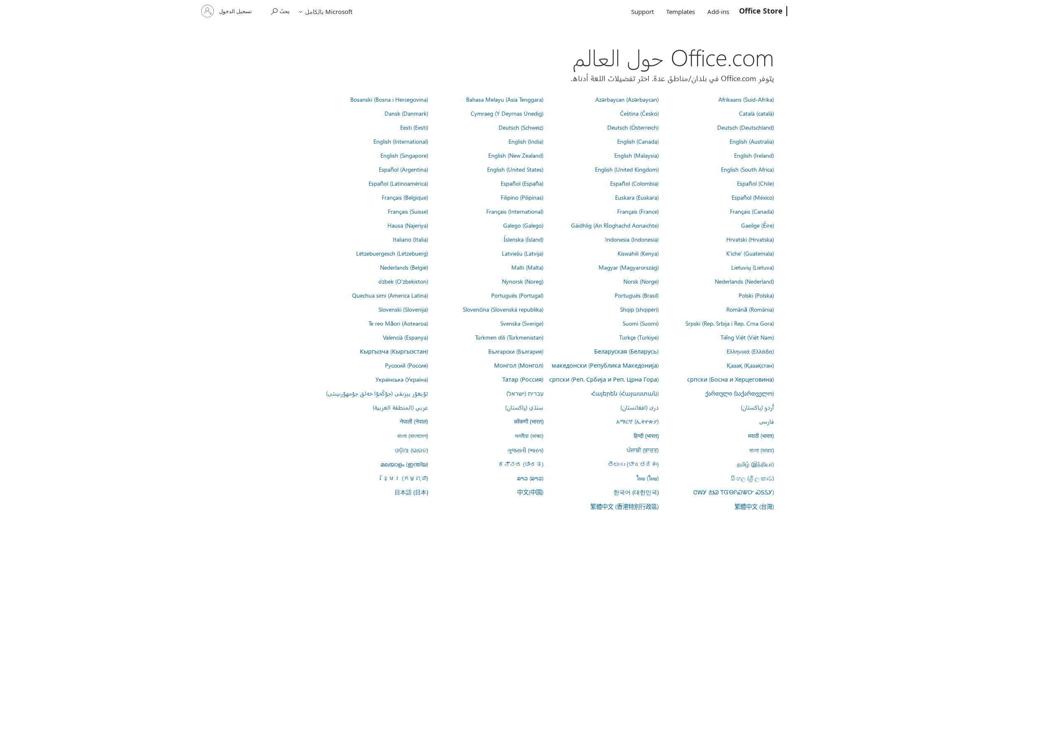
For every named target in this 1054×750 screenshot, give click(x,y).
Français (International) (514, 211)
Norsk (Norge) (641, 281)
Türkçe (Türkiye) (639, 337)
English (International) (400, 141)
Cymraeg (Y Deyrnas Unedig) (507, 113)
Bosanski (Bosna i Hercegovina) (389, 99)
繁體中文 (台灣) (754, 506)
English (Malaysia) (636, 155)
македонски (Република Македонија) (605, 365)
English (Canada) (638, 141)
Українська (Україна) (401, 379)
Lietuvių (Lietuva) (752, 267)
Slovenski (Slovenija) (403, 309)
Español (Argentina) (403, 169)
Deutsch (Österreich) (633, 127)
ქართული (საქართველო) (739, 393)
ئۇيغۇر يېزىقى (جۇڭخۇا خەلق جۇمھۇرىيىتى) (377, 393)
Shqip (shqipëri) (639, 309)
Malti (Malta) (527, 267)
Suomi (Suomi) (641, 323)
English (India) (525, 141)
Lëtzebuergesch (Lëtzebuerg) (392, 253)
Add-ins (718, 11)
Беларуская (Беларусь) (626, 351)
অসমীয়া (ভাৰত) (529, 435)
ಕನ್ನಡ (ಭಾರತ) (520, 464)
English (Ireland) (754, 155)
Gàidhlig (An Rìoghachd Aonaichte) (615, 225)
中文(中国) (530, 492)
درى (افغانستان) (639, 407)
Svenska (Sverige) (521, 323)
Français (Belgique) (405, 197)
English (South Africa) (747, 169)
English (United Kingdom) (627, 169)
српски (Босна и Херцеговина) (730, 379)
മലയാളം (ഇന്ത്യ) (404, 464)
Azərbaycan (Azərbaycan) (627, 99)
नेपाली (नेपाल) (414, 421)
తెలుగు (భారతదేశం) (633, 464)
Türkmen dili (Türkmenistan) (509, 337)
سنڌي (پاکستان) (524, 407)
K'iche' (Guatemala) (750, 253)
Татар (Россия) (522, 379)
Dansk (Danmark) (406, 113)
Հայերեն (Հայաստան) (625, 393)
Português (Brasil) (637, 295)
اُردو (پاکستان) (757, 407)
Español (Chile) (755, 183)
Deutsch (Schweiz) (521, 127)
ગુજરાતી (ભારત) (525, 450)
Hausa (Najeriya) (407, 225)
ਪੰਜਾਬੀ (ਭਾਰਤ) (643, 450)
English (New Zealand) (515, 155)
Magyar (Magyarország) (629, 267)
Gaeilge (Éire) (757, 225)
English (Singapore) (404, 155)
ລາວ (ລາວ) (530, 478)
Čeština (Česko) (639, 113)
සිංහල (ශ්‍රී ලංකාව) (752, 478)
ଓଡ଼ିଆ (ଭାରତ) (411, 450)
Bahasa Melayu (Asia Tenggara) (504, 99)
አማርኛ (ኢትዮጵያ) (637, 421)
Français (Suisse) (408, 211)
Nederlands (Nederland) (744, 281)
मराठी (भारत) (761, 435)
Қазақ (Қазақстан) (750, 365)
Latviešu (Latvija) (522, 253)
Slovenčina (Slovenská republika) (503, 309)
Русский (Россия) (406, 365)
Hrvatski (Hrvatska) (750, 239)
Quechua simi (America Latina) (390, 295)
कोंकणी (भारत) (528, 421)
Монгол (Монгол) (518, 365)
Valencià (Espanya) (405, 337)
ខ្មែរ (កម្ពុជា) (405, 478)
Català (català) (756, 113)
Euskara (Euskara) (637, 197)
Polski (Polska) (756, 295)
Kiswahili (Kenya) (638, 253)
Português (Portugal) (517, 295)
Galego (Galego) (523, 225)
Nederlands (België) (404, 267)
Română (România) (750, 309)
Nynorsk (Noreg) (522, 281)
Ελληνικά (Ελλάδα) (750, 351)
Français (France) (638, 211)
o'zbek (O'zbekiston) (403, 281)
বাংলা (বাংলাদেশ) (412, 435)
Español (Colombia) (634, 183)
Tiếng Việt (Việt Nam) (747, 337)
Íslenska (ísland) (523, 239)
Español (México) (753, 197)
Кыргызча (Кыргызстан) (394, 351)
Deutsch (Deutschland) (745, 127)
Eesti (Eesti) (414, 127)
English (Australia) (752, 141)
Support (642, 11)
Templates (680, 11)
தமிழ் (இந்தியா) (755, 464)
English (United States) (515, 169)
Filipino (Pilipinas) (522, 197)
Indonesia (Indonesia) (632, 239)
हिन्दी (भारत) (646, 436)
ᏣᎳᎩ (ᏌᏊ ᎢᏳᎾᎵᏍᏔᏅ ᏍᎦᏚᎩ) (733, 492)
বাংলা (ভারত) (761, 450)
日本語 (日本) (411, 492)
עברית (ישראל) (524, 393)
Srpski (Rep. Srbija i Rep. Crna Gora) (730, 323)
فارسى (766, 421)
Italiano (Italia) (410, 239)
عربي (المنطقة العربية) (400, 407)
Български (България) (515, 351)
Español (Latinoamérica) (398, 183)
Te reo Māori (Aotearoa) (398, 323)
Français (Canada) (752, 211)
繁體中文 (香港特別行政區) (624, 506)
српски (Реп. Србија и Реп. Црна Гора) (604, 379)
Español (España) (522, 183)
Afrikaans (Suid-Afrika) (746, 99)
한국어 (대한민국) (636, 492)
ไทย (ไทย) (648, 478)
